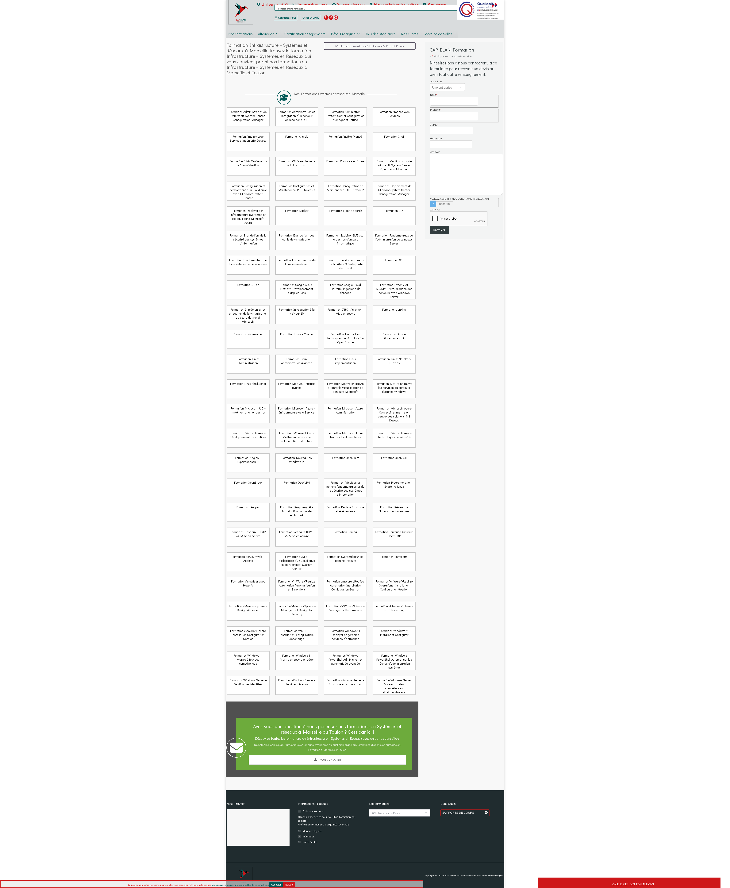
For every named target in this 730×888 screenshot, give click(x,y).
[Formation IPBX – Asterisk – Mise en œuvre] (345, 315)
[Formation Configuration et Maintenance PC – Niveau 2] (345, 191)
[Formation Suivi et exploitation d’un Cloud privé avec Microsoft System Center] (297, 562)
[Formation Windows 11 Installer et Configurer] (394, 636)
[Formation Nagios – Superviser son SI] (248, 463)
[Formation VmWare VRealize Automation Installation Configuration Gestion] (345, 586)
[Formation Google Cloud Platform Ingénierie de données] (345, 290)
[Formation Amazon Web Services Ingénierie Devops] (248, 142)
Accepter (276, 884)
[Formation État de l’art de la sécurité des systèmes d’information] (248, 240)
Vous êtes (436, 81)
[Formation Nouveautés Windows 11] (297, 463)
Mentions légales (495, 875)
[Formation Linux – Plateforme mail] (394, 339)
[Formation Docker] (297, 216)
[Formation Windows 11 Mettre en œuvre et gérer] (297, 661)
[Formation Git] (394, 265)
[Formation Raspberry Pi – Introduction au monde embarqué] (297, 512)
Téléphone (436, 138)
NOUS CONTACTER (329, 759)
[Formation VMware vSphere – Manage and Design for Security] (297, 611)
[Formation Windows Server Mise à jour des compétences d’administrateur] (394, 685)
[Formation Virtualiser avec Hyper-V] (248, 586)
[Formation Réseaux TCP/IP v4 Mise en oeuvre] (248, 537)
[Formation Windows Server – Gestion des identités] (248, 685)
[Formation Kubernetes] (248, 339)
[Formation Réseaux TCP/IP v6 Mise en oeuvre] (297, 537)
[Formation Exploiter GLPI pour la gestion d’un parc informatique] (345, 240)
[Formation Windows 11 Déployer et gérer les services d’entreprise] (345, 636)
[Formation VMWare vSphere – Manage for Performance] (345, 611)
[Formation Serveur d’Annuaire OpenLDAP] (394, 537)
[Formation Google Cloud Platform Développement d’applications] (297, 290)
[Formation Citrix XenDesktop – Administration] (248, 166)
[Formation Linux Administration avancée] (297, 364)
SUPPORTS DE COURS (463, 812)
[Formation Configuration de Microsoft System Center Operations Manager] (394, 166)
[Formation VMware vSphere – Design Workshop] (248, 611)
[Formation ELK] (394, 216)
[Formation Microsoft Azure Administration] (345, 413)
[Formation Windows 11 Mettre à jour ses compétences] (248, 661)
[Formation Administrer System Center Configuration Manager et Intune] (345, 117)
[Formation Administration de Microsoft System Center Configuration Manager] (248, 117)
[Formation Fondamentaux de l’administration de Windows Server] (394, 240)
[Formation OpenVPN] (297, 488)
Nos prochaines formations (396, 4)
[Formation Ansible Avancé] (345, 142)
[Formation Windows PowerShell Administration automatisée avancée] (345, 661)
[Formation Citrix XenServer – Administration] (297, 166)
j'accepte (444, 204)
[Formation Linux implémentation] (345, 364)
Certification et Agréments (304, 33)
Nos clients (409, 33)
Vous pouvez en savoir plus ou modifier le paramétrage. (240, 884)
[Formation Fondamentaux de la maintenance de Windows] (248, 265)
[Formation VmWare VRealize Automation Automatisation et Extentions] (297, 586)
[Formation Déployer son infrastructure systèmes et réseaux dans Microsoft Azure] (248, 216)
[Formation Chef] (394, 142)
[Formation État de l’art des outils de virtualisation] (297, 240)
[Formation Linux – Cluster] (297, 339)
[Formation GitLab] (248, 290)
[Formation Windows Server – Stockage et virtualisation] (345, 685)
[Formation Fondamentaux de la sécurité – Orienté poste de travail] (345, 265)
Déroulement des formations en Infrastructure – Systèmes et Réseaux (369, 46)
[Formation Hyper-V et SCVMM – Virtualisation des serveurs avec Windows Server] (394, 290)
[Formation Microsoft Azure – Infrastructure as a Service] (297, 413)
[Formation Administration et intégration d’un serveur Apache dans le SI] (297, 117)
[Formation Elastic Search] (345, 216)
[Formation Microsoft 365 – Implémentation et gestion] (248, 413)
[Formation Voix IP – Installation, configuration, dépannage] (297, 636)
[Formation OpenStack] (248, 488)
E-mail (434, 124)
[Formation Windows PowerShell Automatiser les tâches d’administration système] (394, 661)
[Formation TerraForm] (394, 562)
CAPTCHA (435, 209)
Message (435, 152)
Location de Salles (438, 33)
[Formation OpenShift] (345, 463)
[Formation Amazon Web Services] (394, 117)
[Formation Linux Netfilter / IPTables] (394, 364)
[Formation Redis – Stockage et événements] (345, 512)
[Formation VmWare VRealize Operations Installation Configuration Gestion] (394, 586)
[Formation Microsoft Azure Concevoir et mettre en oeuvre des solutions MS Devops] (394, 413)
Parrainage (437, 4)
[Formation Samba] (345, 537)
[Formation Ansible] (297, 142)
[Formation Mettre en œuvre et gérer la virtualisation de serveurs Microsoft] (345, 389)
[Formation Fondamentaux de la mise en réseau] (297, 265)
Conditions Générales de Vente (473, 875)
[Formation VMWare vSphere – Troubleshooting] (394, 611)
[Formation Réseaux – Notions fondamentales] (394, 512)
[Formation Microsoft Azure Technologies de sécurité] (394, 438)
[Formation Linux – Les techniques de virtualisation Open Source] (345, 339)
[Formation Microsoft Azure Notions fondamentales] (345, 438)
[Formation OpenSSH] (394, 463)
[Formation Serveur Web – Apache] (248, 562)
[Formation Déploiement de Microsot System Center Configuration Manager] (394, 191)
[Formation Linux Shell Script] (248, 389)
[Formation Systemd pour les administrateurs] (345, 562)
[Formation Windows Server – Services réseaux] (297, 685)
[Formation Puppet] (248, 512)
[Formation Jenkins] (394, 315)
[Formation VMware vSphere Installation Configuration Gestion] (248, 636)
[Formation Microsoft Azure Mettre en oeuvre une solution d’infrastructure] (297, 438)
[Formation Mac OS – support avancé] (297, 389)
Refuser (289, 884)
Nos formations (240, 33)
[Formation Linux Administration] (248, 364)
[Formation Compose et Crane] (345, 166)
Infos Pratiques (343, 33)
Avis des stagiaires (381, 33)
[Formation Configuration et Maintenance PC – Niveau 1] (297, 191)
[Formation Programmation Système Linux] (394, 488)
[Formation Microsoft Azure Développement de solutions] (248, 438)
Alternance (266, 33)
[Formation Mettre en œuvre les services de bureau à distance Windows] (394, 389)
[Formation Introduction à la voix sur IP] (297, 315)
